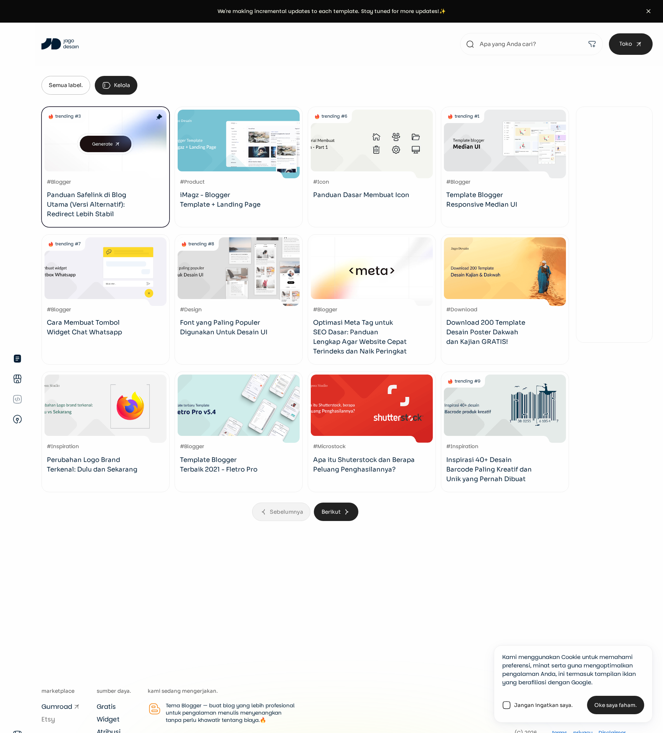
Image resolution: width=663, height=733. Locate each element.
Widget (108, 719)
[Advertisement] (614, 225)
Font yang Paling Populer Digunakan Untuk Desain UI (223, 327)
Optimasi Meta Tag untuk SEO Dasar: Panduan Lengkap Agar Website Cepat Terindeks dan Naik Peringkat (360, 337)
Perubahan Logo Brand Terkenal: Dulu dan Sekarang (92, 464)
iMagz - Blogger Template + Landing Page (220, 200)
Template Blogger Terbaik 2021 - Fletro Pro (218, 464)
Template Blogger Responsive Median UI (481, 200)
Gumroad (56, 706)
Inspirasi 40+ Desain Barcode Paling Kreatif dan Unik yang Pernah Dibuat (489, 469)
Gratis (106, 706)
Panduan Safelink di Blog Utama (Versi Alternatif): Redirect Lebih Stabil (86, 204)
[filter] (591, 44)
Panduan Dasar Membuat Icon (361, 195)
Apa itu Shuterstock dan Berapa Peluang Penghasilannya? (364, 464)
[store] (17, 379)
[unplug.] (17, 419)
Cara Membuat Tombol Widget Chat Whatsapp (84, 327)
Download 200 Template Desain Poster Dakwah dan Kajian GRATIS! (485, 332)
